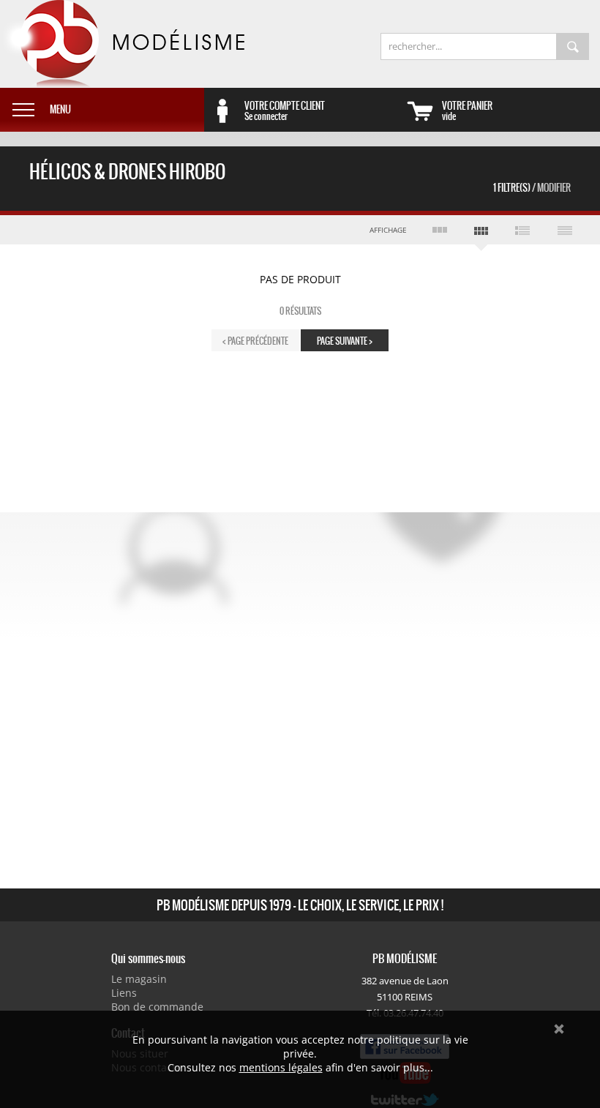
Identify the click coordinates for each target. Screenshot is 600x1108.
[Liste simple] (564, 229)
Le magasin (139, 979)
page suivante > (344, 340)
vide (467, 110)
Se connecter (284, 110)
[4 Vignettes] (481, 233)
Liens (124, 993)
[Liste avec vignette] (523, 229)
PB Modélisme (122, 44)
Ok (559, 1029)
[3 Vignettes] (439, 229)
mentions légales (281, 1067)
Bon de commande (157, 1007)
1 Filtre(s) (532, 187)
